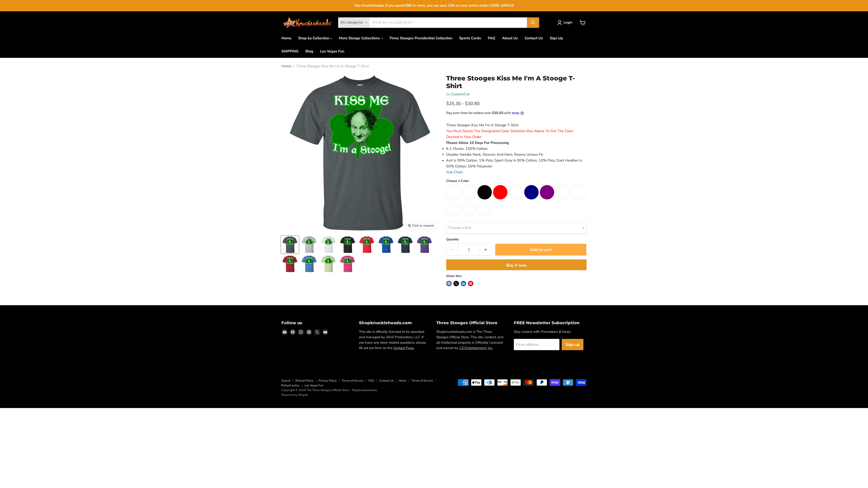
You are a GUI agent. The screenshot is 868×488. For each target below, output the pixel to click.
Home (286, 38)
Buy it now (516, 265)
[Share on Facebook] (449, 283)
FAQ (491, 38)
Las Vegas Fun (332, 51)
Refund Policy (304, 381)
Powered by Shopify (294, 395)
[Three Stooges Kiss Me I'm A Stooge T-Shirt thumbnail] (290, 244)
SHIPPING (290, 51)
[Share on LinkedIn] (463, 283)
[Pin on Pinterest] (470, 283)
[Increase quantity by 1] (485, 250)
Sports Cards (470, 38)
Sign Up (556, 38)
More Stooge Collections (360, 38)
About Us (510, 38)
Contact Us (534, 38)
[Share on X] (456, 283)
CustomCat (460, 94)
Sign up (572, 344)
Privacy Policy (327, 381)
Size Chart (454, 172)
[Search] (533, 22)
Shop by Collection (314, 38)
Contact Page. (403, 348)
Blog (309, 51)
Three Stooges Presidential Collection (420, 38)
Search (285, 381)
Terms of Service (352, 381)
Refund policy (290, 385)
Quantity (452, 239)
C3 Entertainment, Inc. (476, 348)
